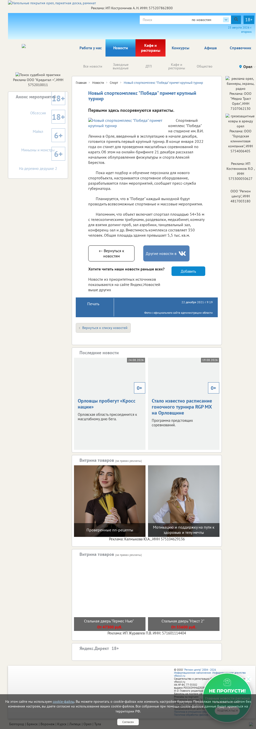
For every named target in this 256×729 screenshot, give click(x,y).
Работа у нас (91, 47)
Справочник (240, 47)
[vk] (182, 253)
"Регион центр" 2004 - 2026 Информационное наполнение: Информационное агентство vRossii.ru (210, 672)
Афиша (210, 47)
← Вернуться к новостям (111, 253)
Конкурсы (180, 47)
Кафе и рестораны (150, 48)
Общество (204, 66)
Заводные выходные (120, 66)
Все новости (92, 66)
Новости (120, 47)
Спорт (114, 83)
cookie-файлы (63, 701)
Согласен (128, 722)
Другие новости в (161, 253)
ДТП (149, 66)
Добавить (188, 271)
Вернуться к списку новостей (105, 327)
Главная (81, 83)
